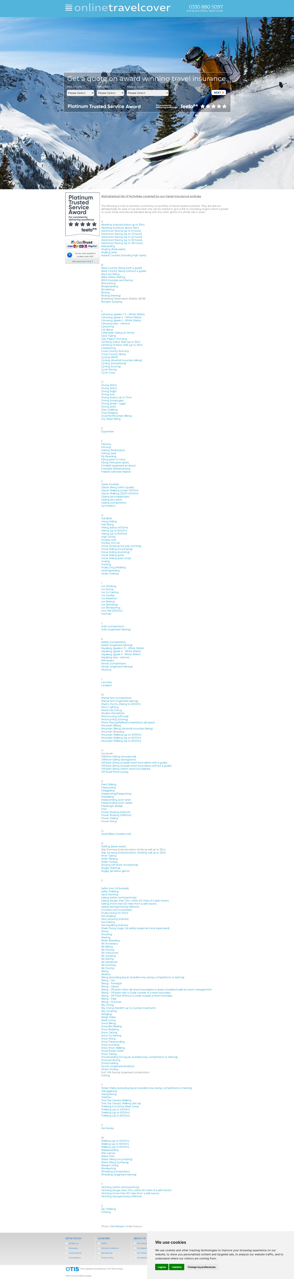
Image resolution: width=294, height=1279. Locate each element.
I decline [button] (177, 1267)
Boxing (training (110, 295)
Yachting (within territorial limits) (120, 1187)
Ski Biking (107, 946)
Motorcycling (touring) (114, 719)
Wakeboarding (110, 1150)
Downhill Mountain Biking (116, 415)
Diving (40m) (109, 388)
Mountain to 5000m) (121, 737)
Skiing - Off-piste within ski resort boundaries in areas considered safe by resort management (156, 989)
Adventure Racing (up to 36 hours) (121, 240)
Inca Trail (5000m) (111, 610)
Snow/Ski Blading (111, 1026)
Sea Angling (108, 916)
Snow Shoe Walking (113, 1047)
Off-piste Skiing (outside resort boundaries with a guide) (134, 762)
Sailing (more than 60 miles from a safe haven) (129, 903)
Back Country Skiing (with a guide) (121, 267)
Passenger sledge (112, 805)
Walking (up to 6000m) (115, 1147)
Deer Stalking (109, 409)
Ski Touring (107, 968)
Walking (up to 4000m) (115, 1140)
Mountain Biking (111, 725)
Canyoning (107, 326)
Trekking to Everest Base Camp (120, 1106)
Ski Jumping (108, 955)
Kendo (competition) (113, 663)
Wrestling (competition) (115, 1171)
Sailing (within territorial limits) (118, 897)
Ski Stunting (108, 965)
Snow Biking (108, 1023)
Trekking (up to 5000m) (115, 1112)
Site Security (106, 1253)
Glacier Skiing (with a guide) (117, 487)
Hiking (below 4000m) (114, 527)
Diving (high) (108, 391)
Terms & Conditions (110, 1248)
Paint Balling (108, 784)
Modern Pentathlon (113, 713)
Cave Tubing (108, 335)
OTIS (72, 1269)
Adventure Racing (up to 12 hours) (121, 233)
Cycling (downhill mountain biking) (121, 360)
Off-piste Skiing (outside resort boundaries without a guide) (136, 765)
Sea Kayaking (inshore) (114, 925)
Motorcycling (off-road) (114, 716)
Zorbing (106, 1212)
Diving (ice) (108, 394)
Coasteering (108, 348)
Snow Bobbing (110, 1029)
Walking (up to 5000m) (115, 1143)
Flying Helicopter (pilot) (115, 462)
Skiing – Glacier (110, 986)
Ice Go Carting (109, 592)
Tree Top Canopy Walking (116, 1100)
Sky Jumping (109, 1011)
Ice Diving (107, 589)
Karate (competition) (113, 642)
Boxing (105, 292)
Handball (106, 518)
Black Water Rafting (113, 277)
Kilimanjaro (107, 660)
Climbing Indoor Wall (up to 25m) (120, 341)
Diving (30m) (109, 385)
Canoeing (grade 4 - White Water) (121, 317)
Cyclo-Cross (108, 372)
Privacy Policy (107, 1258)
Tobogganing (109, 1091)
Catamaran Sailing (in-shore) (117, 332)
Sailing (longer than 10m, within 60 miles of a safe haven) (135, 900)
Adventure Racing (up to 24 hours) (121, 236)
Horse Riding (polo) (112, 555)
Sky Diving (107, 1004)
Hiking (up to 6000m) (114, 533)
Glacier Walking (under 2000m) (119, 490)
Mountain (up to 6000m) (121, 740)
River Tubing (108, 855)
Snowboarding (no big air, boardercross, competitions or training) (139, 1057)
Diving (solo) (108, 406)
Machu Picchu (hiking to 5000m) (120, 704)
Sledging (106, 1014)
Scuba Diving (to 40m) (114, 912)
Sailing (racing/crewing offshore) (120, 906)
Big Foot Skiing (110, 274)
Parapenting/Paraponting (116, 793)
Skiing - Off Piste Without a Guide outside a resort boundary (137, 995)
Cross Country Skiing (113, 354)
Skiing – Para (108, 998)
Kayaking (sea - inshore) (115, 657)
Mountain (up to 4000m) (121, 734)
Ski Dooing (107, 949)
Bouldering (107, 289)
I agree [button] (162, 1267)
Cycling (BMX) (109, 357)
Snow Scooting (110, 1044)
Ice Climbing (108, 586)
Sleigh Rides (108, 1017)
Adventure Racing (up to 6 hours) (121, 230)
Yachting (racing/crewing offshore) (121, 1196)
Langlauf (106, 685)
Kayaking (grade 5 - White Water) (121, 654)
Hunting (106, 564)
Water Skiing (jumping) (115, 1162)
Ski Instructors (109, 952)
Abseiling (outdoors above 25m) (120, 227)
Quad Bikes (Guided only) (116, 833)
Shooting (106, 934)
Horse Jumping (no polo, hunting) (121, 546)
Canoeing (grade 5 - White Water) (121, 320)
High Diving (108, 536)
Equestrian (107, 431)
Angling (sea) (109, 252)
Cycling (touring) (111, 366)
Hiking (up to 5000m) (114, 530)
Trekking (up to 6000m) (115, 1115)
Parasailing (107, 796)
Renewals (75, 1248)
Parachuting (108, 787)
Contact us (73, 1243)
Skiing (104, 971)
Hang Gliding (109, 521)
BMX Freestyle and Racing (117, 280)
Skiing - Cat (108, 980)
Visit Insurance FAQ (81, 261)
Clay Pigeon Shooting (114, 338)
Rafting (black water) (113, 846)
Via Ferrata (107, 1128)
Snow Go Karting (111, 1035)
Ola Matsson (117, 1226)
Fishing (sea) (108, 453)
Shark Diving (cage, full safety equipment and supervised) (135, 928)
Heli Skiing (107, 524)
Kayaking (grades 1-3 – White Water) (122, 648)
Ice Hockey (108, 595)
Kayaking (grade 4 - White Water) (121, 651)
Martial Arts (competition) (116, 697)
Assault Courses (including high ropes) (123, 255)
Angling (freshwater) (113, 249)
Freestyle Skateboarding (115, 468)
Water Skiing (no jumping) (116, 1159)
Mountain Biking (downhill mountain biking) (127, 728)
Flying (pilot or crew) (113, 459)
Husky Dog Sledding (113, 567)
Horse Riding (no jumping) (117, 549)
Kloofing (106, 669)
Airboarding (108, 246)
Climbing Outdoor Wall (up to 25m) (121, 344)
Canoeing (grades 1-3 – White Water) (123, 314)
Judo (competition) (112, 626)
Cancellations (75, 1258)
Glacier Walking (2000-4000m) (119, 493)
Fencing (106, 447)
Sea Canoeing (115, 919)
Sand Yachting (109, 894)
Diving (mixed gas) (112, 400)
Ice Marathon (109, 598)
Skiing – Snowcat (111, 1001)
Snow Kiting (108, 1038)
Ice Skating (108, 601)
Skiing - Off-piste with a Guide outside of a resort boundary (136, 992)
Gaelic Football (110, 484)
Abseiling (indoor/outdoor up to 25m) (122, 224)
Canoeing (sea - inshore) (115, 323)
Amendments (75, 1253)
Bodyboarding (109, 286)
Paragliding (108, 790)
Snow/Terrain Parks (112, 1050)
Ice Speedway (109, 604)
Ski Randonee (109, 962)
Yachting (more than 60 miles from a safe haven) (130, 1193)
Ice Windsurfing (110, 607)
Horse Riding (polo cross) (116, 558)
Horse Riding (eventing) (115, 552)
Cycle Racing (109, 369)
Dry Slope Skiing (111, 418)
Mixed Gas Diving (111, 710)
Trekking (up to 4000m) (115, 1109)
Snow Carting (109, 1032)
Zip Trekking (108, 1209)
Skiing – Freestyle (111, 983)
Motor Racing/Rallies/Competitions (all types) (128, 722)
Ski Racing (107, 958)
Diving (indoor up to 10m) (116, 397)
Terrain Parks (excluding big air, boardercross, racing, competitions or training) (146, 1088)
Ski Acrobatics (109, 943)
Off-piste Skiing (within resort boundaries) (125, 768)
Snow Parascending (113, 1041)
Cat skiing (107, 329)
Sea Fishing (108, 922)
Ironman (106, 613)
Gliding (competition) (113, 502)
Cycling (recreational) (113, 363)
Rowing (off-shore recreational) (119, 864)
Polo (104, 809)
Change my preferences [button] (202, 1267)
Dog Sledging (109, 412)
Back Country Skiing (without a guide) (123, 271)
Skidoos (105, 974)
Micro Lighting (110, 707)
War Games (108, 1153)
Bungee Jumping (111, 301)
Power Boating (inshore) (115, 812)
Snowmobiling (109, 1063)
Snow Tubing (109, 1053)
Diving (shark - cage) (113, 403)
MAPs (104, 1243)
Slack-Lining (108, 1020)
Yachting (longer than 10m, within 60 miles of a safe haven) (136, 1190)
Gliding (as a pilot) (111, 499)
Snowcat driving (110, 1060)
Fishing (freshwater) (113, 450)
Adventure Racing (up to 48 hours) (122, 243)
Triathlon (106, 1097)
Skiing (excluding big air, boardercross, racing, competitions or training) (142, 977)
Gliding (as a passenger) (115, 496)
